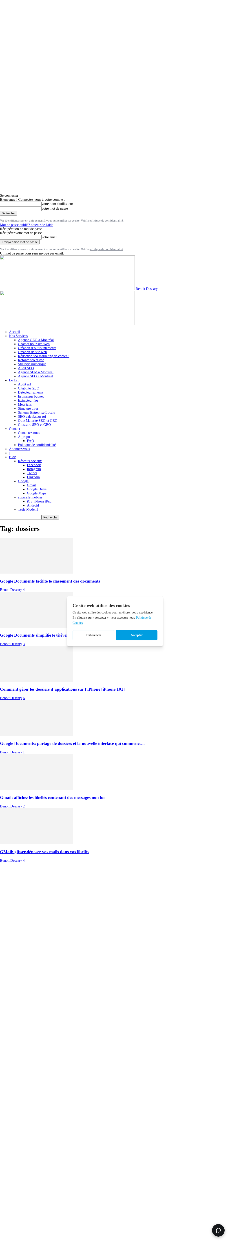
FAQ (30, 441)
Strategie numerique (32, 364)
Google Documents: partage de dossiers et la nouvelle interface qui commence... (72, 743)
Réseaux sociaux (30, 461)
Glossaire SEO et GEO (34, 424)
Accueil (14, 332)
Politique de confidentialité (37, 445)
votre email (49, 237)
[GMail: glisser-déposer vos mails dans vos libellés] (36, 843)
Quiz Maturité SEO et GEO (38, 420)
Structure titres (28, 408)
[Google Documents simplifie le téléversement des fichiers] (36, 626)
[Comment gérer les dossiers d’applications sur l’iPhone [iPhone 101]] (36, 681)
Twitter (32, 473)
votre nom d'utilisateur (57, 204)
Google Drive (36, 489)
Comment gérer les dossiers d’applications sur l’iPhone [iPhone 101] (62, 689)
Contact (14, 429)
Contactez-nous (29, 433)
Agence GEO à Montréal (36, 340)
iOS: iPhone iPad (39, 501)
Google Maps (36, 493)
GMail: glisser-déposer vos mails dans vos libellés (44, 851)
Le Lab (14, 380)
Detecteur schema (30, 392)
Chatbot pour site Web (34, 344)
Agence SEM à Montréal (35, 372)
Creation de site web (32, 352)
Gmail (31, 485)
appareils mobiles (30, 497)
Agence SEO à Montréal (35, 376)
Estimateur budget (31, 396)
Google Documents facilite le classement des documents (50, 581)
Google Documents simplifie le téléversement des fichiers (51, 635)
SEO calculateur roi (32, 416)
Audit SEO (26, 368)
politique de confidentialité (106, 220)
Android (33, 505)
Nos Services (18, 336)
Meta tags (25, 404)
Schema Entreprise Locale (36, 412)
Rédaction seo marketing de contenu (43, 356)
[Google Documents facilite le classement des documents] (36, 572)
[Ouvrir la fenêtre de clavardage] (218, 1230)
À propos (24, 437)
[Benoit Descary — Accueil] (67, 324)
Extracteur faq (28, 400)
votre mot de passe (55, 208)
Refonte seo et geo (31, 360)
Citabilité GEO (28, 388)
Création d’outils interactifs (37, 348)
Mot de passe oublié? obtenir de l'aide (26, 225)
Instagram (34, 469)
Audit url (24, 384)
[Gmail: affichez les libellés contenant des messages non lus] (36, 789)
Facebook (34, 465)
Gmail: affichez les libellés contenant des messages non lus (52, 797)
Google (23, 481)
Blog (12, 457)
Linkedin (33, 477)
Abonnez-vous (19, 449)
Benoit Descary (11, 590)
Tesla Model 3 (28, 509)
